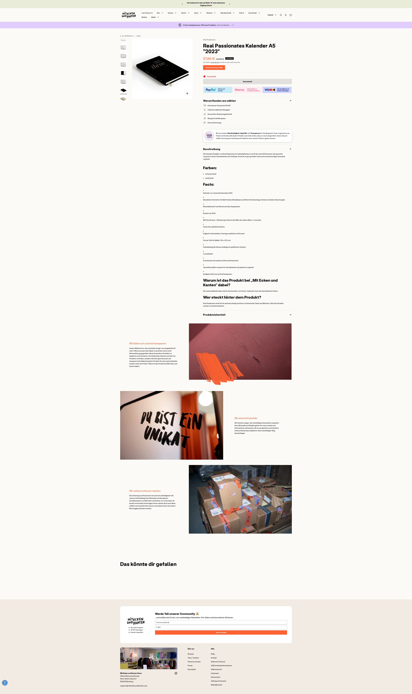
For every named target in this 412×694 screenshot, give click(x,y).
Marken (144, 17)
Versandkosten (215, 62)
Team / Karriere (193, 658)
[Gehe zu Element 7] (123, 56)
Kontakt (214, 658)
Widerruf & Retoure (218, 662)
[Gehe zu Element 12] (123, 99)
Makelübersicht (216, 685)
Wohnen (209, 13)
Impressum (215, 673)
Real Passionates (209, 40)
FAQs (213, 654)
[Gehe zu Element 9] (123, 73)
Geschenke (252, 13)
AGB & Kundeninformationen (221, 665)
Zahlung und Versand (218, 681)
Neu (158, 13)
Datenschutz (215, 677)
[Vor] (229, 4)
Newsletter (192, 669)
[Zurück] (182, 4)
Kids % (241, 13)
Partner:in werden (194, 662)
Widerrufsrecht (216, 669)
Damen (170, 13)
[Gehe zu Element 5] (123, 39)
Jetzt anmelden (221, 632)
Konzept (191, 654)
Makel (153, 17)
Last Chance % (147, 13)
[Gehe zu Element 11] (123, 90)
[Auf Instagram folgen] (175, 673)
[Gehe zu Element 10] (123, 82)
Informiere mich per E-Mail (214, 67)
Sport (196, 13)
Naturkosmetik (225, 13)
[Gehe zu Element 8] (123, 64)
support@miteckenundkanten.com (133, 686)
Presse (190, 665)
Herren (183, 13)
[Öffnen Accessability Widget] (5, 682)
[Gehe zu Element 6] (123, 47)
